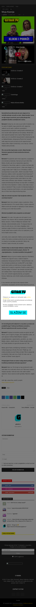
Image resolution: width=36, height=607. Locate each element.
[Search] (33, 2)
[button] (3, 2)
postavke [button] (10, 304)
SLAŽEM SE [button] (18, 312)
